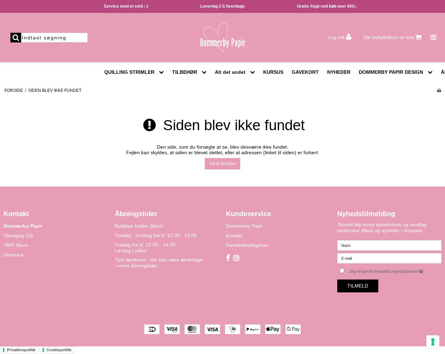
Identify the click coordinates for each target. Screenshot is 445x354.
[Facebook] (228, 258)
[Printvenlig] (439, 90)
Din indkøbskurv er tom (388, 37)
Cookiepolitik (59, 349)
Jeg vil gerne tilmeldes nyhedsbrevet (395, 270)
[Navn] (389, 245)
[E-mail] (389, 258)
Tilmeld (357, 286)
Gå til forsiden (223, 163)
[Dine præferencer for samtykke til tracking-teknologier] (432, 341)
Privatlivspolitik (21, 349)
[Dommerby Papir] (222, 37)
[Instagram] (236, 258)
